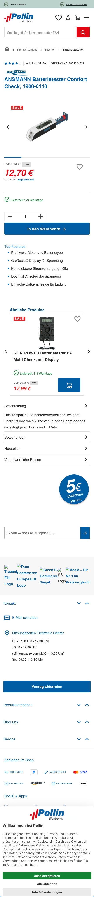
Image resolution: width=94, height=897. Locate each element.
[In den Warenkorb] (69, 385)
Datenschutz (32, 543)
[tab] (47, 415)
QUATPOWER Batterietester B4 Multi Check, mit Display (43, 356)
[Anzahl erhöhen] (40, 216)
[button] (83, 603)
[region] (47, 130)
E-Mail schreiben (25, 617)
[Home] (7, 49)
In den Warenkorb (44, 229)
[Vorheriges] (7, 127)
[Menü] (87, 17)
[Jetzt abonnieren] (85, 533)
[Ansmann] (47, 73)
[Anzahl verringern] (9, 216)
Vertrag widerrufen (47, 686)
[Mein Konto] (68, 17)
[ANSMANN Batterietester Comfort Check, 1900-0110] (47, 127)
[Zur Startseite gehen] (18, 17)
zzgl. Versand (26, 179)
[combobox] (40, 32)
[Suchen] (83, 32)
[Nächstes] (86, 127)
